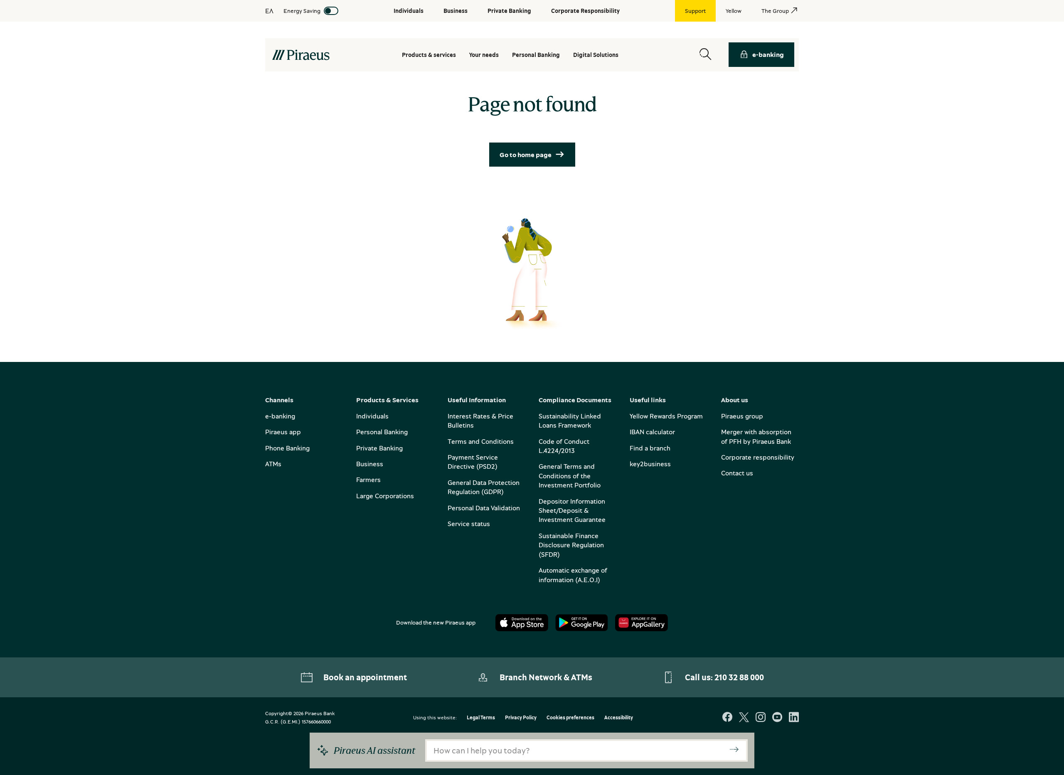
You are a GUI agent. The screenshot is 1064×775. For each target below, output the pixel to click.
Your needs (484, 55)
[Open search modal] (705, 54)
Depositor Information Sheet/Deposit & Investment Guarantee (572, 510)
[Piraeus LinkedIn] (794, 717)
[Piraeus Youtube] (777, 717)
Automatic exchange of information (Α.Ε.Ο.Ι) (573, 575)
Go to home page (526, 154)
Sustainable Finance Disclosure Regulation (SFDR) (571, 545)
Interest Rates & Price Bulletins (480, 420)
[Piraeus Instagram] (761, 717)
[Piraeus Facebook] (727, 717)
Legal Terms (481, 718)
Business (369, 463)
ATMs (273, 463)
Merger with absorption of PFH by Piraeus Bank (756, 436)
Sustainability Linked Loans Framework (570, 420)
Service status (469, 523)
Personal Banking (382, 431)
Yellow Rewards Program (666, 416)
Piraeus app (283, 431)
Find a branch (650, 448)
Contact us (737, 472)
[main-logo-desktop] (300, 54)
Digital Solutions (595, 55)
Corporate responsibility (757, 457)
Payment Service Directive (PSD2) (473, 462)
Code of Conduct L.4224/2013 (564, 446)
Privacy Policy (521, 718)
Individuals (372, 416)
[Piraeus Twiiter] (744, 717)
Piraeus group (742, 416)
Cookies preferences (570, 718)
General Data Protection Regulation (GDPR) (484, 487)
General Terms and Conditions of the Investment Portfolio (570, 476)
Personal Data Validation (484, 507)
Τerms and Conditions (481, 441)
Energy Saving (301, 11)
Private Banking (379, 448)
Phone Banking (287, 448)
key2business (650, 463)
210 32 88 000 (739, 677)
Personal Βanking (536, 55)
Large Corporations (385, 495)
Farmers (368, 479)
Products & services (429, 55)
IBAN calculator (652, 431)
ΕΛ (269, 10)
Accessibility (618, 718)
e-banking (768, 54)
